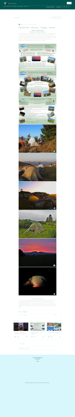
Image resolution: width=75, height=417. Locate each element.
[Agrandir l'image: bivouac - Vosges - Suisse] (37, 57)
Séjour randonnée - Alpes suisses (36, 333)
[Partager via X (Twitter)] (21, 311)
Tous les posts (16, 17)
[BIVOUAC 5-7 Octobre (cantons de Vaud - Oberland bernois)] (21, 327)
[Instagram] (64, 6)
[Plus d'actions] (55, 24)
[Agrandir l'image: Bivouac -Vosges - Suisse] (37, 138)
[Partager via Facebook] (19, 311)
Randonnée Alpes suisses (53, 332)
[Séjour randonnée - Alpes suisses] (37, 327)
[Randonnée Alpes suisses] (54, 327)
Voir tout (60, 320)
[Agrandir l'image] (37, 253)
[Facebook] (62, 6)
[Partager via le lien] (26, 311)
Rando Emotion (12, 3)
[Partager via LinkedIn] (24, 311)
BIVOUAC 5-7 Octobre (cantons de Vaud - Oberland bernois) (21, 333)
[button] (49, 17)
